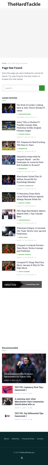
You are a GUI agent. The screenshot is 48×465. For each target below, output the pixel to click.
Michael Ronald (25, 254)
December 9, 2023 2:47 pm (25, 117)
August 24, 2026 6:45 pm (12, 380)
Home (4, 63)
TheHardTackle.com (26, 452)
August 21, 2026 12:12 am (23, 408)
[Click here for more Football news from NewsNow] (13, 284)
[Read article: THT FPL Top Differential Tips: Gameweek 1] (7, 416)
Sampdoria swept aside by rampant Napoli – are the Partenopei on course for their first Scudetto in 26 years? (30, 160)
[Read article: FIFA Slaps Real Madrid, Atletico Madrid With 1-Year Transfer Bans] (8, 214)
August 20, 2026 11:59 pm (23, 393)
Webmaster (23, 148)
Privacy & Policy (28, 438)
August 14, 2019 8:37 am (25, 189)
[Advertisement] (24, 33)
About (6, 438)
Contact (40, 438)
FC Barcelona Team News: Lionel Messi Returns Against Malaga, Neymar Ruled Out (30, 196)
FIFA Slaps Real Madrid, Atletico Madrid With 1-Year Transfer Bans (31, 213)
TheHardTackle (24, 4)
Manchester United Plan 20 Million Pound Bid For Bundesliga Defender (29, 179)
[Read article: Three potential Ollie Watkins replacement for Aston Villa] (24, 369)
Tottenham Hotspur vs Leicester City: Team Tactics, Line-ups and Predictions (31, 231)
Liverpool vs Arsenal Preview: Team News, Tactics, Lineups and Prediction (30, 248)
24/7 (37, 284)
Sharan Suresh (24, 134)
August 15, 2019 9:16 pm (25, 137)
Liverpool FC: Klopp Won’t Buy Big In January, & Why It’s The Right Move (30, 265)
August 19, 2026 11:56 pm (23, 419)
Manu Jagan (23, 237)
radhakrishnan (25, 114)
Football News (31, 284)
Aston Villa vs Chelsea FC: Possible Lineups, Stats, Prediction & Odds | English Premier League (29, 126)
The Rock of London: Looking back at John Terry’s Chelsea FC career (31, 108)
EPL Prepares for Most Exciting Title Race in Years (31, 143)
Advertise (15, 438)
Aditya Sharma (24, 271)
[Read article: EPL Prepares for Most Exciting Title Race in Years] (8, 145)
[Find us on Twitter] (22, 458)
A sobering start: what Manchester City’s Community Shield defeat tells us (29, 402)
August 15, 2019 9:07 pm (25, 151)
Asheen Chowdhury (26, 186)
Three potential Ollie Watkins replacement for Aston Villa (18, 375)
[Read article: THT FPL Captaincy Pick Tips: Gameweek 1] (7, 389)
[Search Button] (42, 88)
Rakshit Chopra (25, 203)
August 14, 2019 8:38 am (25, 206)
